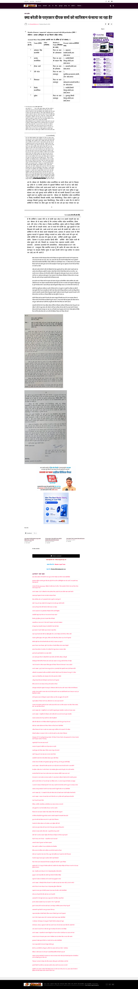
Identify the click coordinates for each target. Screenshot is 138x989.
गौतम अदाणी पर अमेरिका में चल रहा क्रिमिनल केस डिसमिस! (44, 846)
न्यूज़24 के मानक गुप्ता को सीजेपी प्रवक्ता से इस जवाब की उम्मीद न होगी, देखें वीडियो (49, 890)
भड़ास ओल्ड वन (38, 1)
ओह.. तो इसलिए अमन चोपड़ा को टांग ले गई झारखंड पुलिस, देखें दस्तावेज (46, 871)
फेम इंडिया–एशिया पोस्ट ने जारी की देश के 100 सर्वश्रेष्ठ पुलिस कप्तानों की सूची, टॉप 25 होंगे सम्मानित (53, 769)
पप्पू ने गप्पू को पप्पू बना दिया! (38, 800)
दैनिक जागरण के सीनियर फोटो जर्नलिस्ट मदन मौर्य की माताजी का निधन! (47, 850)
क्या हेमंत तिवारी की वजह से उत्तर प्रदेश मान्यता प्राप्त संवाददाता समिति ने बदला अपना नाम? (51, 773)
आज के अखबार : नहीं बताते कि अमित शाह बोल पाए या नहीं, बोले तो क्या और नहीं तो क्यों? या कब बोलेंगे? (53, 765)
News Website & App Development (92, 985)
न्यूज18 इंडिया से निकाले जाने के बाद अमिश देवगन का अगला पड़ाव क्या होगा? (48, 701)
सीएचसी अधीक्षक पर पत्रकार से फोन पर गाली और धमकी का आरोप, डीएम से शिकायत (49, 733)
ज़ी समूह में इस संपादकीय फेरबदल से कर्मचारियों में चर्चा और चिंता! (45, 626)
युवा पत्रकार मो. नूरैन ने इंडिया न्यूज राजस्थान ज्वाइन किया (44, 630)
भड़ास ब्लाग (26, 1)
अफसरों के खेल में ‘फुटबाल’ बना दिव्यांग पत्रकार (42, 842)
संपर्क (72, 983)
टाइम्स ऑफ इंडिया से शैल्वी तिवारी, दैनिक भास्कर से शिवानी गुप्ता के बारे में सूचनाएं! (49, 913)
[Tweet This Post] (108, 24)
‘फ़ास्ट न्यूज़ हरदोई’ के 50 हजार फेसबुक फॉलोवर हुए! (43, 944)
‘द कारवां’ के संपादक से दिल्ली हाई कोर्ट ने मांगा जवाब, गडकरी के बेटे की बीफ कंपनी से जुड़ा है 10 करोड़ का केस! (55, 785)
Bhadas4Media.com (34, 24)
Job (49, 5)
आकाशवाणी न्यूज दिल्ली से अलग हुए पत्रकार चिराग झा (43, 909)
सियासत (79, 5)
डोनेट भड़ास (62, 983)
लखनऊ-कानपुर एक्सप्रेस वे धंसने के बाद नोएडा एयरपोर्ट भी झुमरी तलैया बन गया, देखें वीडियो (51, 788)
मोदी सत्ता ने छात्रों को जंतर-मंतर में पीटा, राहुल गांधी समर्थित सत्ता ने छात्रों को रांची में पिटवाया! (51, 854)
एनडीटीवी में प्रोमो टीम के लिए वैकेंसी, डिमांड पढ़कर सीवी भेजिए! (45, 758)
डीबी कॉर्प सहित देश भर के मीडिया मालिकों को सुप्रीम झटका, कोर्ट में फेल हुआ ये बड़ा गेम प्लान (51, 721)
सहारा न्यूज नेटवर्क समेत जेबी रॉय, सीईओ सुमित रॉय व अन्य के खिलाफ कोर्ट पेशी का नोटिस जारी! (52, 634)
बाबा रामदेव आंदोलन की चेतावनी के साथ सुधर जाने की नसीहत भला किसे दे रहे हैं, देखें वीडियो (51, 577)
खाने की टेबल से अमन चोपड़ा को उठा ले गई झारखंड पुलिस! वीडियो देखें (46, 886)
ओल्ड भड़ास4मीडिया (81, 983)
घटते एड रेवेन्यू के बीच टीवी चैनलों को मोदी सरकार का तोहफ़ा (44, 607)
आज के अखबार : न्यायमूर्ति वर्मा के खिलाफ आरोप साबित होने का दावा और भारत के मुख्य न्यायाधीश (52, 714)
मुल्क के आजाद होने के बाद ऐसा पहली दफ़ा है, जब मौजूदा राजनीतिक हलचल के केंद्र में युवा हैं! (51, 905)
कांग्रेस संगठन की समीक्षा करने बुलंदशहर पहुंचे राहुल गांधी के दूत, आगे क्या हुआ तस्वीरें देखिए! (51, 762)
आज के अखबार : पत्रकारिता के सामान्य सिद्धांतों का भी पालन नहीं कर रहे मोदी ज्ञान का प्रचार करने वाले (53, 932)
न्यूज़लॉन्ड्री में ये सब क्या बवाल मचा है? (40, 742)
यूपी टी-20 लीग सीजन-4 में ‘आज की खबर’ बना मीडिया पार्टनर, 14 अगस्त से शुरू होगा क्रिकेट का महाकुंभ (53, 781)
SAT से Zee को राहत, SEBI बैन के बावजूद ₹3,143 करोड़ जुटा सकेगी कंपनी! (48, 603)
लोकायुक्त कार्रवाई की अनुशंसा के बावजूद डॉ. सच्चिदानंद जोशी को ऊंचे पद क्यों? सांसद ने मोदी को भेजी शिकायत (54, 687)
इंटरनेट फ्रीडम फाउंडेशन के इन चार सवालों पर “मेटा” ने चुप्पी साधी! (46, 902)
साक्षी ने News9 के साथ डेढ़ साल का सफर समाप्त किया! (44, 754)
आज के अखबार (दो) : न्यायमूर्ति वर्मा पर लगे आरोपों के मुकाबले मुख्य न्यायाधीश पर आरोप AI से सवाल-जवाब (53, 710)
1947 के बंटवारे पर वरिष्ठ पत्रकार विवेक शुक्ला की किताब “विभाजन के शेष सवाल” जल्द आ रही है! (52, 664)
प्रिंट (56, 5)
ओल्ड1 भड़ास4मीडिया (88, 983)
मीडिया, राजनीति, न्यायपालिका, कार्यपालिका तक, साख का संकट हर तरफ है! (47, 804)
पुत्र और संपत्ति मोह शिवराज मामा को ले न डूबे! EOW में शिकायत (45, 819)
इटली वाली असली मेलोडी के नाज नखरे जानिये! (41, 653)
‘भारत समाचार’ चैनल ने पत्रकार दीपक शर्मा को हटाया (75, 538)
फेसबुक (55, 983)
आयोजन (73, 5)
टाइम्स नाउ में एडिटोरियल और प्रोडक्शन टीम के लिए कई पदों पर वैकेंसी (46, 676)
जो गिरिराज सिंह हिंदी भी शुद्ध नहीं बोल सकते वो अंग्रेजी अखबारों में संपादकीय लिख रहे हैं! (50, 815)
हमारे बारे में (75, 983)
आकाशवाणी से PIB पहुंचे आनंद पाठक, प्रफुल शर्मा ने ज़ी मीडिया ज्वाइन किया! (48, 898)
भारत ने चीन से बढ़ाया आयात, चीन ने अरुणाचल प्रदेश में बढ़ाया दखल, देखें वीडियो (48, 917)
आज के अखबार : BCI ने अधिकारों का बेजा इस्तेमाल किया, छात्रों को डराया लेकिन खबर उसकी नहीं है (53, 591)
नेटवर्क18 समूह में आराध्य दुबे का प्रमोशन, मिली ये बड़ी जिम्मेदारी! (45, 858)
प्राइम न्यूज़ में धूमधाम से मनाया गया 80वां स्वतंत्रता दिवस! (44, 595)
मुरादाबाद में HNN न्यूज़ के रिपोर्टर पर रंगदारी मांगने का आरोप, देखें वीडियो (47, 940)
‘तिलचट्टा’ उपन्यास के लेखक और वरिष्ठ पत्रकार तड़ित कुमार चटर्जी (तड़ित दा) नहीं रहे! (50, 961)
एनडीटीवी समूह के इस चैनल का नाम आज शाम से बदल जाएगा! (44, 614)
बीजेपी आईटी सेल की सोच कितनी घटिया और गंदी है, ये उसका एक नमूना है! (47, 641)
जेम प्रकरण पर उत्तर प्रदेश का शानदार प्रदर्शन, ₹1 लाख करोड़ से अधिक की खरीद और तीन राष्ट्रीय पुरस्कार (54, 777)
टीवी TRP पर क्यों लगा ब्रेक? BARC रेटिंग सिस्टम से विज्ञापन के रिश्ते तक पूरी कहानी (49, 835)
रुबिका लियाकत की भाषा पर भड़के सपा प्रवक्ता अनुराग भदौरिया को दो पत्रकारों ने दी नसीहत (51, 729)
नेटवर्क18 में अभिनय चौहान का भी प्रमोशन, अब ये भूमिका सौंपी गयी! (46, 823)
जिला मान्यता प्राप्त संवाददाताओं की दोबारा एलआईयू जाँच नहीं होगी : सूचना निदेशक (49, 862)
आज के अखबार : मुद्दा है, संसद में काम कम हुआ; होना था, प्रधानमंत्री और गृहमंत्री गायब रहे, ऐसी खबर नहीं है (54, 668)
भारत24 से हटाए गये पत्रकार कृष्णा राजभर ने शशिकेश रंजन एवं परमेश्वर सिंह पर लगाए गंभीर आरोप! (52, 936)
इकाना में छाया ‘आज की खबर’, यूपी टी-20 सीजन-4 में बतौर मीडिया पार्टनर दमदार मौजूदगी (50, 645)
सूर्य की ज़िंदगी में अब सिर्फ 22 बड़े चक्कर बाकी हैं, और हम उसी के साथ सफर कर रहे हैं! (49, 965)
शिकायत (66, 983)
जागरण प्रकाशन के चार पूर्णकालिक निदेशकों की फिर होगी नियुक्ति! (46, 611)
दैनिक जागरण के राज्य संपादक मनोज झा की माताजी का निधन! (44, 684)
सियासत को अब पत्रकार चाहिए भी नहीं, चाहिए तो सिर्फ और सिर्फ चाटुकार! (47, 812)
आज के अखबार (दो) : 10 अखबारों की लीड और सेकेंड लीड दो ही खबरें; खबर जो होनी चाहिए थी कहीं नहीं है (53, 792)
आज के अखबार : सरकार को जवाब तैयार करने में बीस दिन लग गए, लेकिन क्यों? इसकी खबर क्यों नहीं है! (53, 796)
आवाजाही (45, 5)
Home (39, 5)
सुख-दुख (60, 5)
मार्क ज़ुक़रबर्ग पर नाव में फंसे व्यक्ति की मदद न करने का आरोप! (44, 808)
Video (48, 983)
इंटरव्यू (65, 5)
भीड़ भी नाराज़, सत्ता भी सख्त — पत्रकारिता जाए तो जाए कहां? (45, 838)
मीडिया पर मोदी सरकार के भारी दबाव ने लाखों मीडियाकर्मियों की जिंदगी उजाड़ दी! (48, 952)
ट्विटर (58, 983)
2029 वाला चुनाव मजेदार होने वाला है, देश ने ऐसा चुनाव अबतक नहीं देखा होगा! (48, 827)
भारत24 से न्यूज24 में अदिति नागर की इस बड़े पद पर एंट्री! (44, 746)
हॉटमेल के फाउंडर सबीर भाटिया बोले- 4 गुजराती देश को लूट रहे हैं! (45, 831)
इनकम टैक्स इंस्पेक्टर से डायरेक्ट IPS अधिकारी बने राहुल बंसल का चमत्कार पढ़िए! (49, 649)
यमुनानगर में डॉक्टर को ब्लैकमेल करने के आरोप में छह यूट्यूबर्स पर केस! (46, 879)
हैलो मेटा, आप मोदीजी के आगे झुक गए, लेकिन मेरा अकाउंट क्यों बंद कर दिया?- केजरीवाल (50, 948)
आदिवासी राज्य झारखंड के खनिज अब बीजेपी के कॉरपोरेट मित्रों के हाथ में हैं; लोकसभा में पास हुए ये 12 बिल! (54, 672)
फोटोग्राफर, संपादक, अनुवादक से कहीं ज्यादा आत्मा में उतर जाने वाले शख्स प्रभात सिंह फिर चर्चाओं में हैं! (53, 925)
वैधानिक (69, 983)
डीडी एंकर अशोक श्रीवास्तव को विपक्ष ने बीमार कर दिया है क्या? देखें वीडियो (47, 725)
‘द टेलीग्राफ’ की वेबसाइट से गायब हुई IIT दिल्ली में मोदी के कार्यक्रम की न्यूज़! (48, 921)
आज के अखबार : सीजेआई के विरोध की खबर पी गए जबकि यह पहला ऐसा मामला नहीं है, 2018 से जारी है (53, 882)
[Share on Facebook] (105, 24)
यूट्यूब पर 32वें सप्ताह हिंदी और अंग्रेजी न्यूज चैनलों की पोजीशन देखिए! (46, 875)
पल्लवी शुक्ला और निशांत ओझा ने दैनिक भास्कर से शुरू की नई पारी (45, 750)
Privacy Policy (95, 983)
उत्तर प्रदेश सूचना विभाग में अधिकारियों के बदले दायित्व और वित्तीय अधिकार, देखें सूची (49, 657)
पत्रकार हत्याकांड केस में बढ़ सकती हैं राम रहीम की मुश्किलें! (44, 718)
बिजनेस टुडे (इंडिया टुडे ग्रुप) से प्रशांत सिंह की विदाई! (43, 618)
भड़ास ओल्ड (32, 1)
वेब (69, 5)
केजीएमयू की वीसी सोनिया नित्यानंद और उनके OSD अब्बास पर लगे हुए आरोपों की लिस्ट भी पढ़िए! (52, 661)
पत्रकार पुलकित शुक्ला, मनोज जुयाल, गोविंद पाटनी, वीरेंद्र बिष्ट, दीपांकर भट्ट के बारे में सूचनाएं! (51, 637)
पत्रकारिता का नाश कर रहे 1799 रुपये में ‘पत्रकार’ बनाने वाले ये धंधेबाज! (47, 622)
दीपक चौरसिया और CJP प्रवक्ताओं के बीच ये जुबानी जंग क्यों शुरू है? (46, 599)
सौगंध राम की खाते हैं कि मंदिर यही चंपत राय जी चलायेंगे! (43, 894)
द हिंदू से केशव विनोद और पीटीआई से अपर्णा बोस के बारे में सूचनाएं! (45, 680)
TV (52, 5)
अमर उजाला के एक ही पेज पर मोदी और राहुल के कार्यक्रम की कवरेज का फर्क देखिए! (49, 928)
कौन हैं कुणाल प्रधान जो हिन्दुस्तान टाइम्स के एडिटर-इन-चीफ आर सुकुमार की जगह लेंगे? (50, 697)
